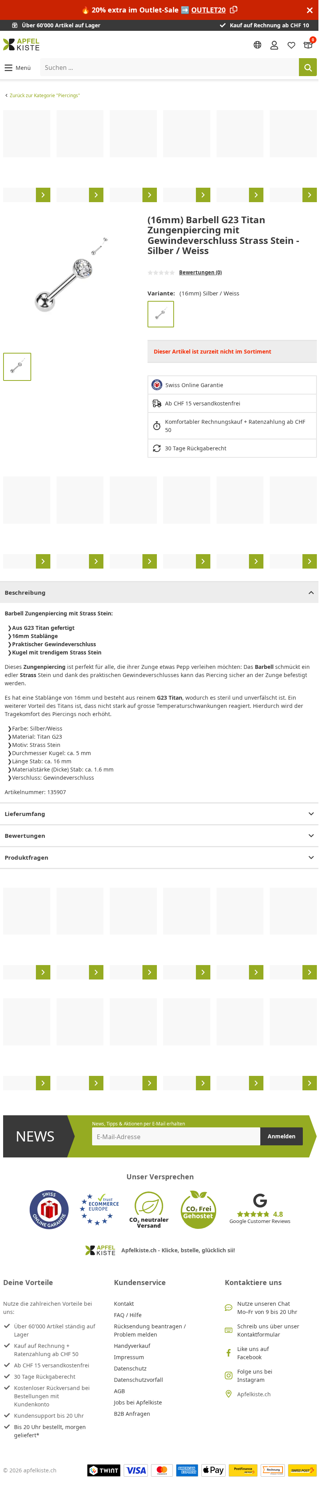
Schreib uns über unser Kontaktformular (268, 1330)
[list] (160, 156)
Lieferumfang (25, 814)
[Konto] (274, 44)
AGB (119, 1391)
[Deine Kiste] (308, 44)
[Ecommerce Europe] (99, 1209)
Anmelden (281, 1136)
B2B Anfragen (132, 1413)
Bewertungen (25, 835)
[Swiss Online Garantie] (49, 1209)
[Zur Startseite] (21, 44)
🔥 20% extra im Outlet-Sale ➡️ (153, 9)
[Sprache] (257, 45)
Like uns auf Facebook (253, 1353)
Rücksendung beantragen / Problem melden (150, 1330)
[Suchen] (308, 67)
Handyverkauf (132, 1345)
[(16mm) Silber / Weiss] (160, 314)
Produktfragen (26, 857)
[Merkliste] (291, 44)
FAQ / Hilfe (128, 1315)
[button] (17, 67)
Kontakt (124, 1303)
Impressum (129, 1357)
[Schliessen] (310, 10)
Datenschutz (130, 1368)
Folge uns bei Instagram (254, 1375)
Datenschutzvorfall (138, 1379)
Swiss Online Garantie (194, 385)
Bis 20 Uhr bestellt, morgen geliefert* (50, 1431)
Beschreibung (25, 592)
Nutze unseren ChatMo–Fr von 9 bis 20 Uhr (267, 1307)
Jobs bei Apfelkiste (138, 1402)
